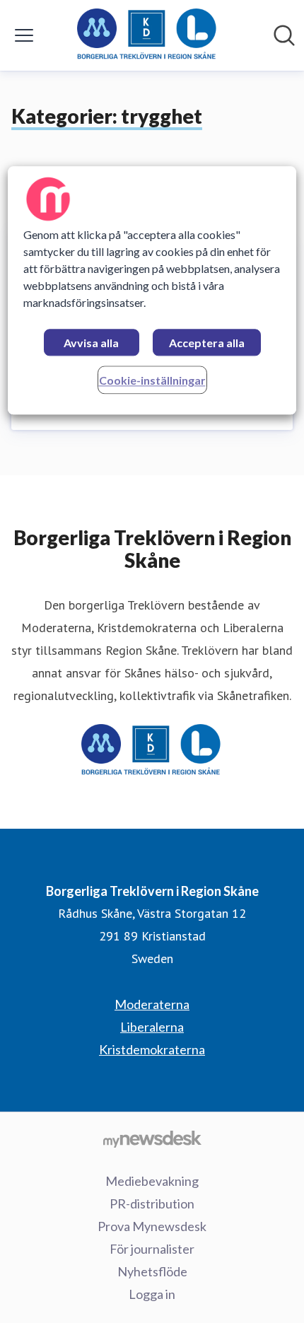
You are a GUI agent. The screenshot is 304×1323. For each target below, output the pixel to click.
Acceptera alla (207, 342)
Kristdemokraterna (152, 1049)
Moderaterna (152, 1004)
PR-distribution (152, 1203)
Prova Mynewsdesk (152, 1226)
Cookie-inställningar (152, 380)
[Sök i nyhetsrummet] (284, 35)
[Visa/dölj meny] (24, 35)
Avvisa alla (91, 342)
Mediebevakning (152, 1181)
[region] (152, 290)
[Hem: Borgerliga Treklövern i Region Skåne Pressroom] (147, 35)
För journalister (152, 1249)
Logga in (152, 1294)
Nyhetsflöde (152, 1271)
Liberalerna (152, 1026)
